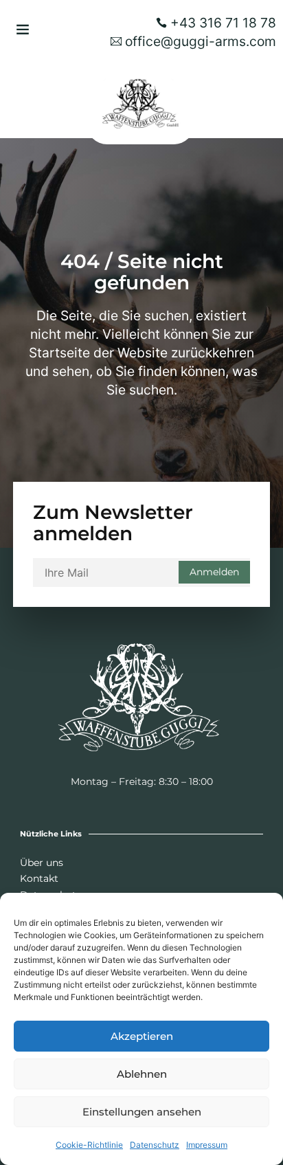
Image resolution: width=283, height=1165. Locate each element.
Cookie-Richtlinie (89, 1145)
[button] (22, 29)
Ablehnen (142, 1073)
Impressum (206, 1145)
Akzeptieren (142, 1036)
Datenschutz (154, 1145)
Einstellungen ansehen (141, 1111)
